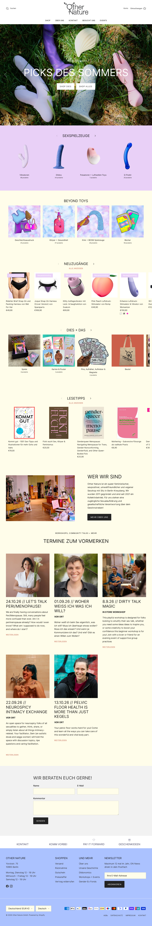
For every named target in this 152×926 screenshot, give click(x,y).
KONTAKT (73, 20)
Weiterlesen (12, 635)
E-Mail (80, 785)
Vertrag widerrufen (64, 881)
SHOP (47, 20)
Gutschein (60, 872)
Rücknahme (61, 868)
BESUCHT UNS (88, 20)
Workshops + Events (89, 877)
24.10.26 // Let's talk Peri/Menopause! (26, 603)
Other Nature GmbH (20, 915)
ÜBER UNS (59, 20)
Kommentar (39, 798)
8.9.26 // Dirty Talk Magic (121, 603)
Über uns (83, 863)
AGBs (106, 915)
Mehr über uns (99, 517)
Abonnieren (114, 884)
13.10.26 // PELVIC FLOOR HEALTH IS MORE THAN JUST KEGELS (71, 709)
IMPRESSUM (130, 915)
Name (36, 785)
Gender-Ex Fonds (87, 881)
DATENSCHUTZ (117, 915)
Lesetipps (76, 398)
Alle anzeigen (76, 268)
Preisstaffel (60, 877)
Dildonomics (85, 872)
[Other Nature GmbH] (76, 8)
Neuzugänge (76, 264)
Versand (59, 863)
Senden (40, 821)
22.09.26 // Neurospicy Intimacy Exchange (26, 707)
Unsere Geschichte (88, 868)
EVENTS (103, 20)
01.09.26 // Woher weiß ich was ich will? (73, 606)
